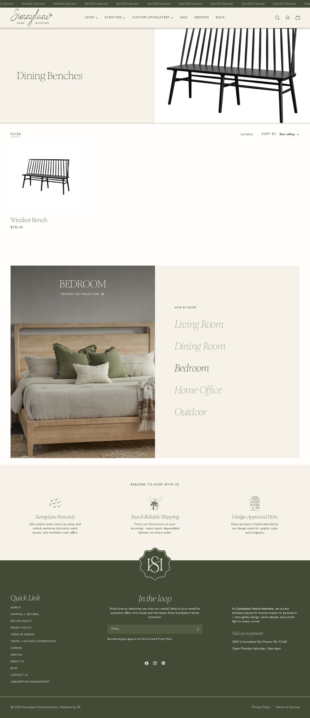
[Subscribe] (197, 629)
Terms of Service (22, 635)
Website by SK (70, 707)
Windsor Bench (29, 220)
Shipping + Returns (25, 614)
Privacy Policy (21, 628)
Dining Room (200, 346)
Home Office (198, 390)
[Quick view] (76, 150)
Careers (16, 648)
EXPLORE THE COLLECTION (80, 294)
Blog (14, 668)
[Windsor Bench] (46, 177)
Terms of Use (148, 639)
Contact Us (19, 675)
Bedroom (192, 368)
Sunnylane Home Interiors (40, 707)
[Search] (277, 17)
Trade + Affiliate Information (33, 641)
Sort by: (269, 134)
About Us (17, 662)
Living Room (199, 324)
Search (16, 608)
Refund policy (21, 621)
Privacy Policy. (165, 639)
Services (16, 655)
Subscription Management (30, 682)
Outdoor (191, 412)
